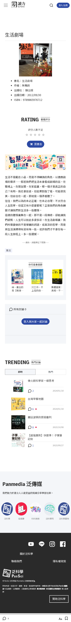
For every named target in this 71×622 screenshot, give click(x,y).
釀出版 (29, 90)
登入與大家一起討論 (35, 321)
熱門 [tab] (50, 371)
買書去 (38, 144)
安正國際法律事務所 (53, 588)
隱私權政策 (59, 561)
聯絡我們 (16, 561)
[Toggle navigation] (5, 5)
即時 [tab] (20, 371)
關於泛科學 (26, 554)
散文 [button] (8, 250)
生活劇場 (27, 81)
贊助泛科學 (59, 599)
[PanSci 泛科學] (19, 4)
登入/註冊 (63, 5)
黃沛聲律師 (41, 588)
